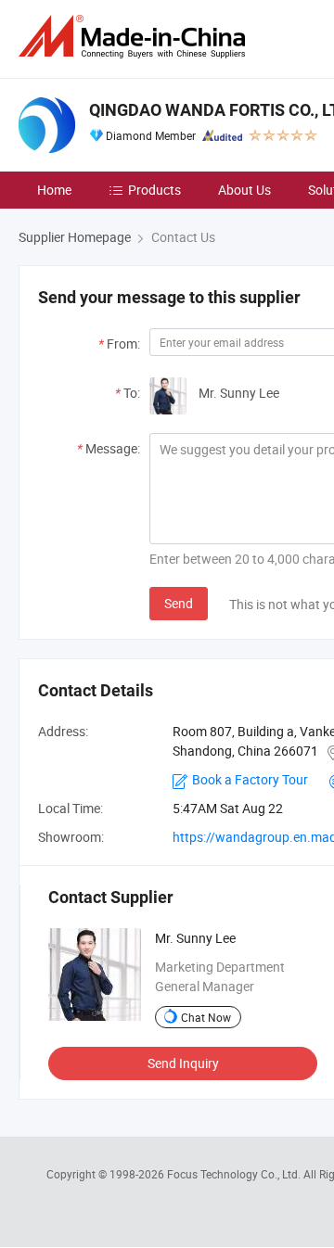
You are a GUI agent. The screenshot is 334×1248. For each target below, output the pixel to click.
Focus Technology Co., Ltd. (235, 1173)
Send (178, 603)
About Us (244, 189)
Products (154, 189)
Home (54, 189)
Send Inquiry (183, 1063)
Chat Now (206, 1017)
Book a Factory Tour (250, 779)
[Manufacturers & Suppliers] (135, 36)
